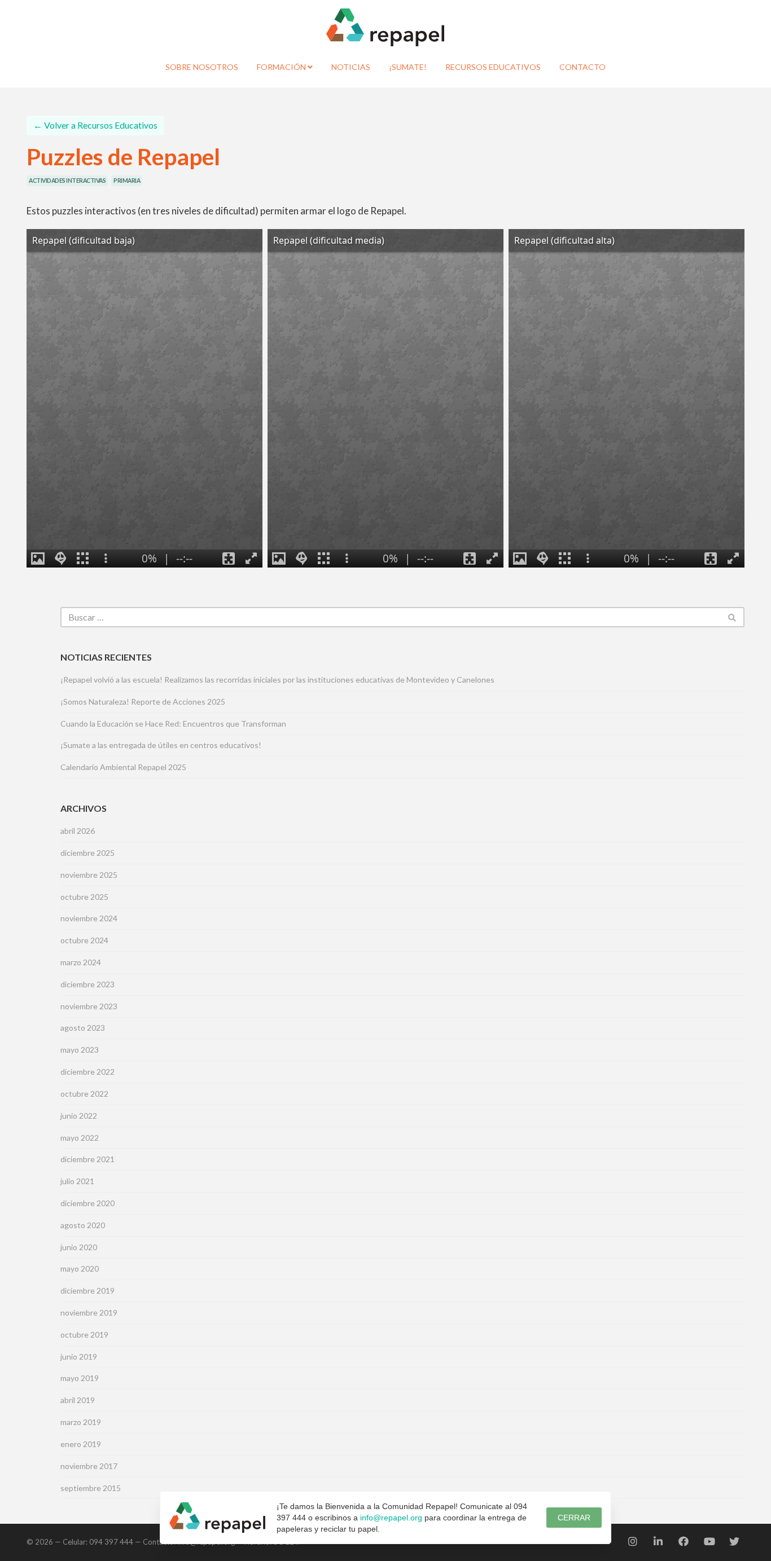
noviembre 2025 (88, 875)
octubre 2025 (84, 897)
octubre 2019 (84, 1334)
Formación (282, 67)
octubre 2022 (84, 1093)
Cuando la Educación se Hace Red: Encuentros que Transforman (173, 723)
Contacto (582, 67)
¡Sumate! (408, 67)
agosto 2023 (82, 1027)
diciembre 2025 (87, 853)
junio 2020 (78, 1247)
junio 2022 (78, 1115)
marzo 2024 (80, 962)
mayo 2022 (79, 1137)
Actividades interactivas (67, 180)
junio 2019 (78, 1356)
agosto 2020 (82, 1225)
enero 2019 (80, 1444)
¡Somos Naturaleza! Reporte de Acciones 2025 (142, 701)
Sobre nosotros (201, 67)
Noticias (350, 67)
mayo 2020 (79, 1268)
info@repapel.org (391, 1517)
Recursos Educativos (493, 67)
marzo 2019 (80, 1422)
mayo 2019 (79, 1378)
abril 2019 (77, 1400)
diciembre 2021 (87, 1159)
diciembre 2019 (87, 1290)
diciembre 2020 (87, 1203)
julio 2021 (77, 1181)
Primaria (126, 180)
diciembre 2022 (87, 1071)
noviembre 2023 (88, 1006)
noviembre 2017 (88, 1466)
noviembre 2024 (88, 918)
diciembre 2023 (87, 984)
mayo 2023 (79, 1049)
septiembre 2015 (90, 1488)
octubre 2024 (84, 940)
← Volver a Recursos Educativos (95, 125)
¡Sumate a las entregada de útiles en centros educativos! (160, 745)
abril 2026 (77, 831)
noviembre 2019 (88, 1312)
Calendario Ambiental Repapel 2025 (123, 767)
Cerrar (574, 1517)
